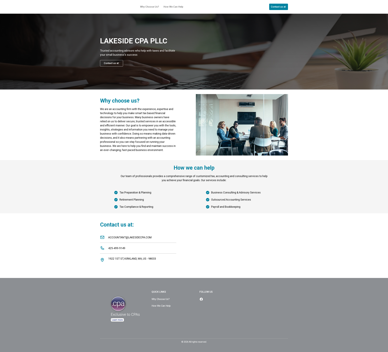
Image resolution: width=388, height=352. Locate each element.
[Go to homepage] (126, 291)
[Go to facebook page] (201, 299)
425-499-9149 (116, 248)
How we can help (173, 6)
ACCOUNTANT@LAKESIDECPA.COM (130, 237)
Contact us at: (278, 6)
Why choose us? (149, 6)
